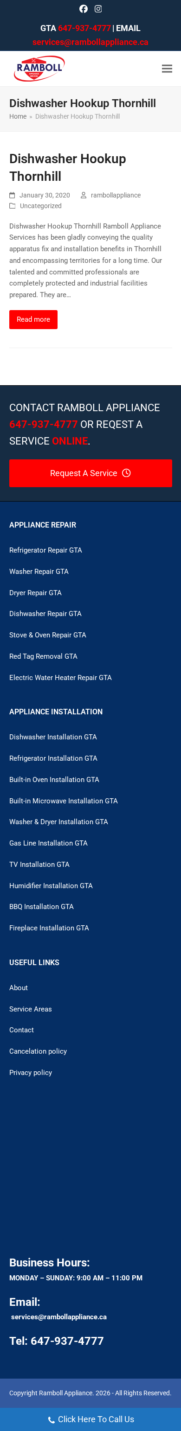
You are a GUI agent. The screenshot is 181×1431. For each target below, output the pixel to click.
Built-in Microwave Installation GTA (63, 801)
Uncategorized (41, 206)
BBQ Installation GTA (41, 907)
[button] (167, 68)
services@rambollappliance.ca (59, 1317)
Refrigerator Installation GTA (53, 758)
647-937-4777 (84, 28)
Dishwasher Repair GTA (45, 614)
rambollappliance (116, 195)
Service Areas (30, 1009)
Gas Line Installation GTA (48, 843)
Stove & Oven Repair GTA (47, 635)
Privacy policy (30, 1072)
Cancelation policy (38, 1051)
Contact (21, 1030)
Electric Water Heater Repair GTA (60, 678)
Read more (33, 319)
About (18, 988)
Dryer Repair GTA (35, 593)
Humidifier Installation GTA (51, 886)
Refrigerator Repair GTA (45, 550)
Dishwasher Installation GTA (53, 737)
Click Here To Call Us (96, 1419)
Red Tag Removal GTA (43, 656)
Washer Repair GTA (39, 571)
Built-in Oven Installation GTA (54, 780)
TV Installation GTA (39, 864)
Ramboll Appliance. (66, 1393)
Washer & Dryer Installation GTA (58, 822)
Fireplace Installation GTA (49, 928)
